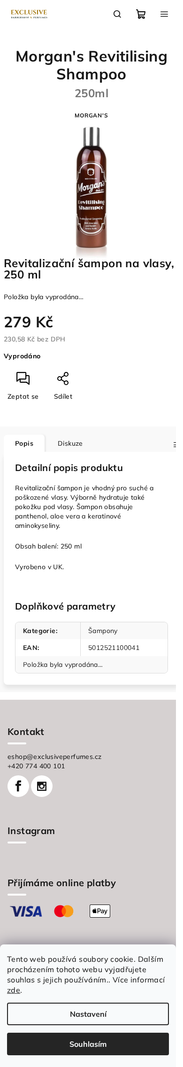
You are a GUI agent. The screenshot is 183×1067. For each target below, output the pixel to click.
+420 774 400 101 (36, 766)
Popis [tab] (24, 443)
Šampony (103, 630)
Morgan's (91, 115)
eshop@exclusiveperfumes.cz (54, 756)
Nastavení (88, 1014)
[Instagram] (42, 786)
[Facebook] (18, 786)
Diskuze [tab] (70, 443)
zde (13, 990)
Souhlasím (88, 1044)
